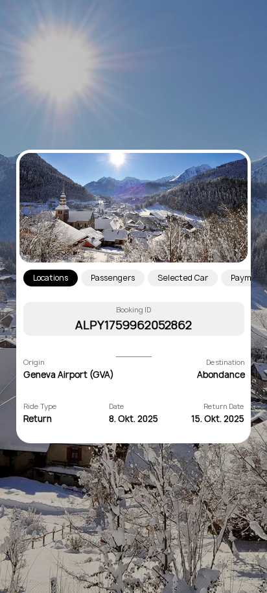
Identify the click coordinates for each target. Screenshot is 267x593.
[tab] (50, 278)
